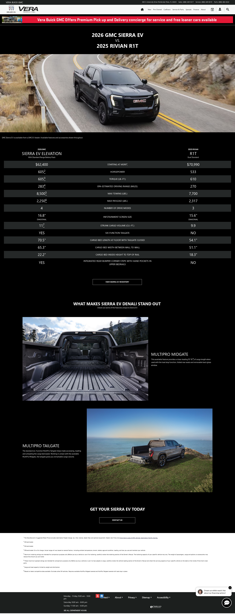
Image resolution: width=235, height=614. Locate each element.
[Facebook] (102, 596)
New (149, 9)
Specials (188, 9)
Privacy (131, 597)
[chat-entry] (227, 603)
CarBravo (167, 9)
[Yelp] (97, 596)
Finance (196, 9)
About (203, 9)
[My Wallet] (212, 9)
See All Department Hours (75, 610)
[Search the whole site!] (227, 9)
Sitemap (146, 597)
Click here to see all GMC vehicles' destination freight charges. (139, 538)
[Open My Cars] (219, 9)
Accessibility (163, 597)
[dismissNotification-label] (230, 587)
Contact (104, 597)
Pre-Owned (157, 9)
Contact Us (117, 520)
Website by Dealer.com (155, 607)
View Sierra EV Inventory (117, 282)
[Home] (12, 9)
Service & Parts (178, 9)
